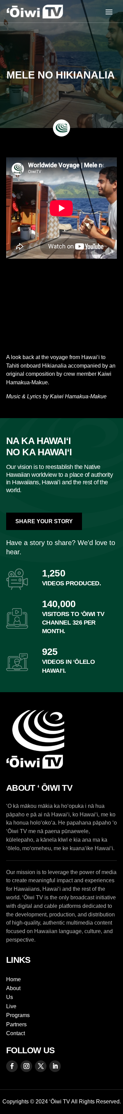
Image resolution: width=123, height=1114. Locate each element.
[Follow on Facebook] (12, 1066)
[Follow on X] (40, 1066)
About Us (13, 992)
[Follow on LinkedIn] (55, 1066)
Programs (18, 1015)
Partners (16, 1024)
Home (13, 979)
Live (11, 1006)
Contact (15, 1033)
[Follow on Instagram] (26, 1066)
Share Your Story (44, 521)
